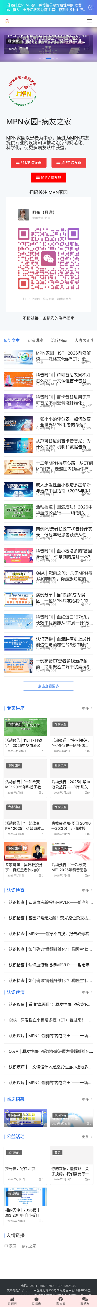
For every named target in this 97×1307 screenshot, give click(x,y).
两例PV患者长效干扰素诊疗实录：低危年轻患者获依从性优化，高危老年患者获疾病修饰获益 (64, 532)
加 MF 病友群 (31, 162)
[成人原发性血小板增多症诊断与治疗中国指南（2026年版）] (18, 489)
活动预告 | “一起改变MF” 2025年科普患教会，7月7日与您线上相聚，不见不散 (70, 867)
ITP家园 (10, 1246)
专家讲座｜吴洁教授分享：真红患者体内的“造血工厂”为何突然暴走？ (24, 867)
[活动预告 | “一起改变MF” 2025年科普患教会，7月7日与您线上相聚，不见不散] (71, 851)
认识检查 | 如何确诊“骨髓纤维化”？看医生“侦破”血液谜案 (50, 949)
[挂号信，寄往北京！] (25, 1155)
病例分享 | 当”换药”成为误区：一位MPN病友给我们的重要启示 (64, 598)
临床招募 (16, 1099)
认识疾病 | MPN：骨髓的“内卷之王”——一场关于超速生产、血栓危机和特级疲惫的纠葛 (50, 1035)
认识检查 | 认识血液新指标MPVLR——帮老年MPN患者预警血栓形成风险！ (50, 902)
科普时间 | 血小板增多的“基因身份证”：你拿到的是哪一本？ (64, 553)
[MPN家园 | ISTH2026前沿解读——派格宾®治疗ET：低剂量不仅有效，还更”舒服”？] (18, 357)
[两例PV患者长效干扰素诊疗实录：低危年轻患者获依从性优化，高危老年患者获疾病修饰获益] (18, 533)
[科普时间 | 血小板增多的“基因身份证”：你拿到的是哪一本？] (18, 555)
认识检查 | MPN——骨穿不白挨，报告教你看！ (50, 933)
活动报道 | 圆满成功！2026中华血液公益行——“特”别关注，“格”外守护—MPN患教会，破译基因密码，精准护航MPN (64, 510)
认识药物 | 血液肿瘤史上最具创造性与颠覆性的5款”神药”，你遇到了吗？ (64, 642)
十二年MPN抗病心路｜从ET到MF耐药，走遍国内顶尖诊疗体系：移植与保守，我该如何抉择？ (64, 466)
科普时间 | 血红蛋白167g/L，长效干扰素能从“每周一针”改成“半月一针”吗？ (64, 620)
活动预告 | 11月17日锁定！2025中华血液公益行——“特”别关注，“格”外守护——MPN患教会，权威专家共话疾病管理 (25, 743)
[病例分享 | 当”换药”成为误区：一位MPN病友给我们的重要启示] (18, 599)
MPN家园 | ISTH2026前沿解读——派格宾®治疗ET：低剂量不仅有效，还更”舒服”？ (63, 356)
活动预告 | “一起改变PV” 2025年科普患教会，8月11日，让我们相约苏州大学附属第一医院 (25, 826)
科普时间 (14, 41)
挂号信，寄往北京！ (22, 1168)
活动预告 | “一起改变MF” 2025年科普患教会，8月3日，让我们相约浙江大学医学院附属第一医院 (24, 784)
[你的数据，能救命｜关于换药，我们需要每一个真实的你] (71, 1155)
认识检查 (16, 890)
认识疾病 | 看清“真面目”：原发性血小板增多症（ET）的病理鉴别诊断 (50, 1004)
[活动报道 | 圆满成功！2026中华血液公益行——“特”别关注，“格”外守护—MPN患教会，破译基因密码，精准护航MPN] (18, 511)
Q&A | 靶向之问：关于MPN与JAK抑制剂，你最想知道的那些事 (64, 576)
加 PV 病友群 (51, 177)
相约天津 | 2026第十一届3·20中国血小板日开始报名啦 (24, 1213)
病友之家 (29, 1246)
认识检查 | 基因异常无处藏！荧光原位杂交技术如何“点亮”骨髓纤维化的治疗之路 (50, 917)
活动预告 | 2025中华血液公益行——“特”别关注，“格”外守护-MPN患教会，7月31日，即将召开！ (71, 784)
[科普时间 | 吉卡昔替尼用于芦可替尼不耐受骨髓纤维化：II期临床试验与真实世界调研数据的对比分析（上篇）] (18, 401)
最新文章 (12, 340)
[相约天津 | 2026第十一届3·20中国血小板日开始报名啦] (25, 1197)
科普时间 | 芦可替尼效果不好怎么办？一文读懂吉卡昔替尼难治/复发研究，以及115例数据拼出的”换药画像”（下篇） (63, 378)
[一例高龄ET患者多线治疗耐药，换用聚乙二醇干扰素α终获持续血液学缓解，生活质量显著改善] (18, 665)
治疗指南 (59, 340)
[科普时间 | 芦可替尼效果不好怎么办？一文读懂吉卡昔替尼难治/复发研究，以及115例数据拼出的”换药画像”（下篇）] (18, 379)
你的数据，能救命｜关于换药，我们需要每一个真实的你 (70, 1171)
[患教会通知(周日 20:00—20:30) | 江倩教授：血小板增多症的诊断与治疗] (71, 810)
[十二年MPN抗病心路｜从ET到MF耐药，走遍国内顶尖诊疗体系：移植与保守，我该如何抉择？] (18, 467)
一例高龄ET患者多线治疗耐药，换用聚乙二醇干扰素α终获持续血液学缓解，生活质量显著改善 (63, 664)
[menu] (89, 21)
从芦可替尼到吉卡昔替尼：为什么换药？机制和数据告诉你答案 (63, 444)
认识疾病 (16, 992)
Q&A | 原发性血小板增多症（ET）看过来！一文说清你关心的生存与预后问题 (50, 1019)
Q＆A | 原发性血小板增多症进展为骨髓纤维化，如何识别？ (50, 1051)
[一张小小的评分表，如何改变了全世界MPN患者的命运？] (18, 423)
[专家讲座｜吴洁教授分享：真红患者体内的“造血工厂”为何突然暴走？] (25, 851)
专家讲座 (35, 340)
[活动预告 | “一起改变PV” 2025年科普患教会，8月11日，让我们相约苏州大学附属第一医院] (25, 810)
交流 (57, 1152)
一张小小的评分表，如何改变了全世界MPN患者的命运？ (63, 422)
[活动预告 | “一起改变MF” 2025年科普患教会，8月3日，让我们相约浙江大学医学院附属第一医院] (25, 768)
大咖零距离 (85, 340)
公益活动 (16, 1136)
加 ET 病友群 (71, 162)
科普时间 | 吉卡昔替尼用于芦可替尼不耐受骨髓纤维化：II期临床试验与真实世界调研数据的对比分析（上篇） (64, 400)
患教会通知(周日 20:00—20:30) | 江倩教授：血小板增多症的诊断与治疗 (71, 826)
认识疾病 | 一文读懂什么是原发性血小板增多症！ (50, 1066)
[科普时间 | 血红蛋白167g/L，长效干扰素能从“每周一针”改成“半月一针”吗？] (18, 621)
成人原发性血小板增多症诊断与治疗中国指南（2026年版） (64, 487)
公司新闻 (14, 1152)
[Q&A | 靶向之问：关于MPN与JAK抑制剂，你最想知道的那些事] (18, 577)
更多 (86, 708)
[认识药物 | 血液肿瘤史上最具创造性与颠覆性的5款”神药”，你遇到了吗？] (18, 643)
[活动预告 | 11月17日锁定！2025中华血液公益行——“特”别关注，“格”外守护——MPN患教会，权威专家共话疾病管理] (25, 727)
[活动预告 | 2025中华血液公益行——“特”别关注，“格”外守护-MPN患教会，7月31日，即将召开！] (71, 768)
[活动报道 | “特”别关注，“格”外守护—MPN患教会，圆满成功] (71, 727)
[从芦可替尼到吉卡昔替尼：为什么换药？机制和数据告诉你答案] (18, 445)
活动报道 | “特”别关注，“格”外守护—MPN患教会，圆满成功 (71, 743)
